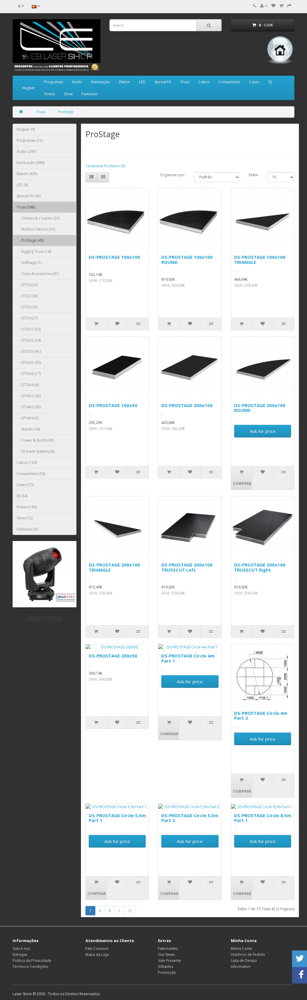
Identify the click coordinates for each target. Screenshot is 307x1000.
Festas (49, 93)
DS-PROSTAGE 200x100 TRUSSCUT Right (259, 567)
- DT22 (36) (26, 295)
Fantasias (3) (26, 529)
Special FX (162, 81)
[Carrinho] (281, 5)
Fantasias (89, 93)
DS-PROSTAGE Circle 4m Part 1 (187, 658)
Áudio (77, 81)
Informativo (241, 966)
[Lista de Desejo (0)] (273, 5)
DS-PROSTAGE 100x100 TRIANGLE (259, 259)
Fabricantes (168, 948)
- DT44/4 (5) (27, 418)
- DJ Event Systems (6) (35, 451)
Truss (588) (25, 207)
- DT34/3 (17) (28, 373)
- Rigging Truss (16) (33, 251)
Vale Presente (169, 960)
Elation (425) (26, 173)
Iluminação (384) (30, 162)
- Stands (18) (28, 429)
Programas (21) (29, 140)
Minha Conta (241, 948)
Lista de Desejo (244, 960)
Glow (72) (24, 518)
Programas (53, 81)
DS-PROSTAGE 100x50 (113, 405)
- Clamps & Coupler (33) (38, 218)
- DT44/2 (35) (28, 406)
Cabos (204, 81)
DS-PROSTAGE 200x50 (113, 656)
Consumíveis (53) (30, 473)
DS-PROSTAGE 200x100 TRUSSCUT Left (187, 567)
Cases (254, 81)
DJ (270, 81)
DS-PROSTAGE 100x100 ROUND (187, 259)
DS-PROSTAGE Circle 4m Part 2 (260, 715)
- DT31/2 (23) (28, 329)
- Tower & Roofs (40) (35, 440)
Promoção (167, 972)
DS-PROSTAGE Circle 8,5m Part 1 (262, 817)
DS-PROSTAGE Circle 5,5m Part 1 (117, 817)
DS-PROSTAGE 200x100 (187, 405)
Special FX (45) (28, 195)
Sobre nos (21, 948)
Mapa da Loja (97, 954)
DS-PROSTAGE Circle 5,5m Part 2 (189, 817)
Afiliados (165, 966)
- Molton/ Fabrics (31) (35, 229)
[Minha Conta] (263, 5)
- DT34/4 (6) (27, 384)
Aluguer (28, 87)
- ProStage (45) (30, 240)
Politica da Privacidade (32, 960)
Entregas (20, 954)
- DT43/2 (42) (28, 395)
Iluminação (100, 81)
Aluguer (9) (25, 129)
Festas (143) (26, 506)
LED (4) (22, 184)
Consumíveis (229, 81)
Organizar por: (172, 174)
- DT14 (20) (26, 284)
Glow (68, 93)
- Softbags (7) (28, 262)
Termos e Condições (30, 966)
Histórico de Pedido (248, 954)
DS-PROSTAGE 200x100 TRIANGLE (114, 567)
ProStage (65, 111)
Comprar (242, 483)
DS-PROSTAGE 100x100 (114, 257)
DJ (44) (21, 495)
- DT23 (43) (26, 307)
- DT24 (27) (26, 318)
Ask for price (263, 431)
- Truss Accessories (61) (37, 273)
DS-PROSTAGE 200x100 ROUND (259, 407)
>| (130, 910)
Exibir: (253, 174)
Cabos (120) (26, 462)
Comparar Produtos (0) (105, 165)
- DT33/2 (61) (28, 351)
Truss (184, 81)
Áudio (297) (26, 151)
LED (142, 81)
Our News (166, 954)
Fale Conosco (97, 948)
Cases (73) (25, 484)
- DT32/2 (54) (28, 340)
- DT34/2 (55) (28, 362)
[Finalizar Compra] (289, 5)
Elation (124, 81)
